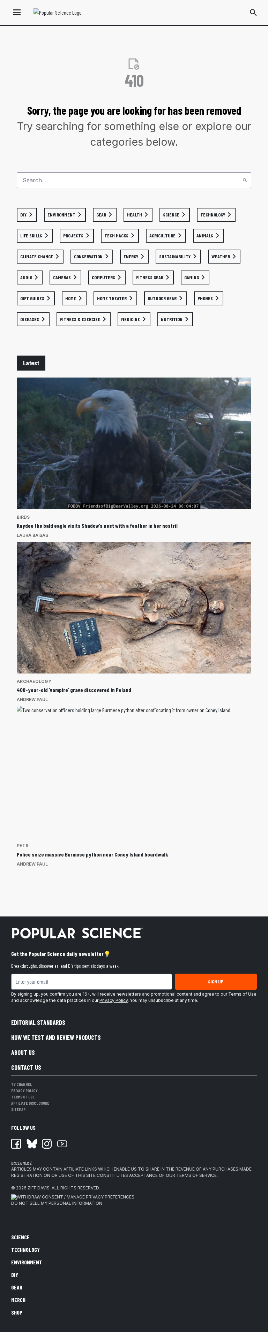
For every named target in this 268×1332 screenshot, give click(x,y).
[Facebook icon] (16, 1144)
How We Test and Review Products (56, 1037)
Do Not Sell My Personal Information (56, 1203)
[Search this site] (253, 12)
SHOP (16, 1312)
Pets (22, 845)
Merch (18, 1299)
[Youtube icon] (62, 1144)
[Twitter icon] (31, 1144)
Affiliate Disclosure (30, 1103)
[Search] (245, 180)
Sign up (215, 981)
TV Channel (21, 1084)
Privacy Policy (113, 1000)
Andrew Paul (32, 699)
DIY (14, 1274)
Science (20, 1237)
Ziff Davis (39, 1187)
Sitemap (18, 1109)
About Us (23, 1052)
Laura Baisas (32, 535)
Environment (26, 1262)
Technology (25, 1249)
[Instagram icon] (47, 1144)
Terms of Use (242, 994)
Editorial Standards (38, 1022)
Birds (23, 517)
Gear (16, 1287)
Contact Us (26, 1067)
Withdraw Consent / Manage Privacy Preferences (75, 1197)
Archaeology (34, 681)
